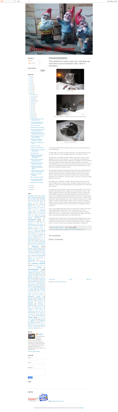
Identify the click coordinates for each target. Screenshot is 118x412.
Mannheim (40, 274)
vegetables (32, 320)
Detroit (38, 221)
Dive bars (39, 222)
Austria (29, 201)
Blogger (82, 407)
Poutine (35, 293)
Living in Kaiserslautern (64, 229)
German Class (33, 243)
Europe (31, 231)
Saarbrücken (35, 301)
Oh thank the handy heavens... (37, 127)
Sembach (40, 302)
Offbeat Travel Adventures (35, 286)
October (33, 98)
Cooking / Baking (39, 216)
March (32, 113)
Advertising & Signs (33, 195)
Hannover (30, 251)
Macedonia (38, 272)
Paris (34, 287)
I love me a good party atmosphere (36, 254)
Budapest (30, 208)
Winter (42, 326)
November (33, 97)
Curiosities (32, 220)
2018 (30, 83)
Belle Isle (36, 204)
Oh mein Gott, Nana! (35, 125)
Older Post (88, 279)
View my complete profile (34, 351)
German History (33, 244)
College (29, 214)
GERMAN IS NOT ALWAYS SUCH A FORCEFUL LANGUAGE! (36, 156)
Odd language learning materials (35, 284)
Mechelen (30, 275)
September (33, 100)
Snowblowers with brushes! (36, 147)
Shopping (30, 304)
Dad (34, 221)
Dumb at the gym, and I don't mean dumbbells (37, 136)
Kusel (36, 261)
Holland (37, 252)
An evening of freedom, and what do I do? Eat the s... (36, 123)
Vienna (42, 322)
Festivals (35, 236)
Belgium (30, 204)
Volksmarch (30, 323)
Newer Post (52, 279)
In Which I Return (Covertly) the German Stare (37, 150)
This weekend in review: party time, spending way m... (37, 130)
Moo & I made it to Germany (36, 177)
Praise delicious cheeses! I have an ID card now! (36, 163)
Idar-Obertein (40, 257)
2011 (30, 187)
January (33, 117)
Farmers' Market (32, 234)
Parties (39, 287)
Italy (42, 258)
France (29, 240)
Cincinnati (36, 213)
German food (42, 243)
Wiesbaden (43, 325)
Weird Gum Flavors (39, 323)
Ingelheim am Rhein (33, 258)
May (32, 109)
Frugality (35, 241)
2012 (30, 185)
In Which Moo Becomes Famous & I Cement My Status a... (36, 167)
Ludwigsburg (30, 272)
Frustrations (42, 241)
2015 (30, 89)
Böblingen (38, 206)
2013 (30, 93)
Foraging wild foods (33, 239)
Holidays (31, 252)
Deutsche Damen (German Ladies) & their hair (36, 160)
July (32, 105)
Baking (41, 201)
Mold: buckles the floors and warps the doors (37, 119)
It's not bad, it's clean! (35, 145)
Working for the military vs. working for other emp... (36, 140)
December (33, 94)
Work (34, 328)
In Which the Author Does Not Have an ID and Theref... (37, 171)
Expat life (38, 231)
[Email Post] (66, 227)
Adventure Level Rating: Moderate (36, 174)
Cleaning (41, 213)
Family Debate (40, 233)
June (32, 107)
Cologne (36, 214)
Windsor (31, 326)
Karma (41, 260)
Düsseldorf (30, 227)
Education (30, 228)
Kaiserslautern (56, 229)
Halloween (35, 249)
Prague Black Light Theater (36, 182)
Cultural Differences (34, 217)
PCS (44, 287)
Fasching (41, 234)
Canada (41, 208)
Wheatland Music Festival (33, 325)
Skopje (37, 305)
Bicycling (30, 206)
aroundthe (40, 334)
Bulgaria (36, 208)
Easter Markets (39, 227)
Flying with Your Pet (38, 237)
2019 (30, 81)
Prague (41, 293)
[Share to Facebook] (74, 227)
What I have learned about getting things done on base (37, 133)
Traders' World (31, 315)
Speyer (29, 306)
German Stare (42, 244)
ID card (33, 257)
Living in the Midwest (32, 271)
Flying (29, 237)
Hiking (44, 251)
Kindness (30, 261)
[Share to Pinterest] (75, 227)
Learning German (38, 263)
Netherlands (34, 281)
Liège (43, 265)
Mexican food (38, 275)
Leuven (38, 265)
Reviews (30, 298)
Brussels (41, 207)
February (33, 115)
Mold (42, 276)
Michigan (30, 277)
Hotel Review (37, 254)
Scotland (42, 301)
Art (42, 200)
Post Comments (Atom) (60, 281)
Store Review (38, 307)
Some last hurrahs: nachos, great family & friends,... (36, 180)
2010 (30, 189)
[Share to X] (72, 227)
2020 (30, 79)
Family (32, 233)
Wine (36, 326)
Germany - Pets (31, 248)
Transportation (78, 229)
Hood (31, 254)
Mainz (44, 272)
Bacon (35, 201)
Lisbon (29, 267)
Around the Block (34, 200)
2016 (30, 87)
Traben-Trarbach (39, 314)
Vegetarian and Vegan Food (36, 321)
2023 (30, 77)
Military (37, 276)
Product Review (31, 294)
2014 (30, 91)
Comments (32, 63)
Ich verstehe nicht (34, 153)
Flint (42, 236)
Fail (44, 231)
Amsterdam (42, 198)
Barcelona (30, 203)
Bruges (35, 207)
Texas (42, 311)
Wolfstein (30, 328)
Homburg (43, 252)
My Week (42, 280)
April (32, 111)
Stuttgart (37, 308)
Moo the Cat (72, 229)
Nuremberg (40, 283)
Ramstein (41, 294)
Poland (42, 292)
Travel (83, 229)
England (43, 230)
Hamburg (41, 249)
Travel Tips (34, 319)
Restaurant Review (34, 296)
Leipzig (33, 265)
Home (70, 279)
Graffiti (39, 248)
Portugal (29, 293)
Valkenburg (43, 319)
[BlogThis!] (71, 227)
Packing (29, 287)
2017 (30, 85)
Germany (35, 246)
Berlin (41, 204)
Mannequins (32, 274)
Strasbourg (30, 308)
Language (42, 261)
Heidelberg (37, 251)
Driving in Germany (38, 225)
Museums (35, 280)
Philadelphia (35, 292)
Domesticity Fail (32, 224)
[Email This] (69, 227)
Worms (39, 328)
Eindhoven (36, 230)
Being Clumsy (39, 203)
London (41, 271)
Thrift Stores (31, 312)
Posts (31, 60)
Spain (42, 305)
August (32, 103)
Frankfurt (37, 240)
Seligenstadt (30, 302)
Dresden (41, 224)
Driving (29, 225)
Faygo (29, 236)
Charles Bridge (31, 210)
